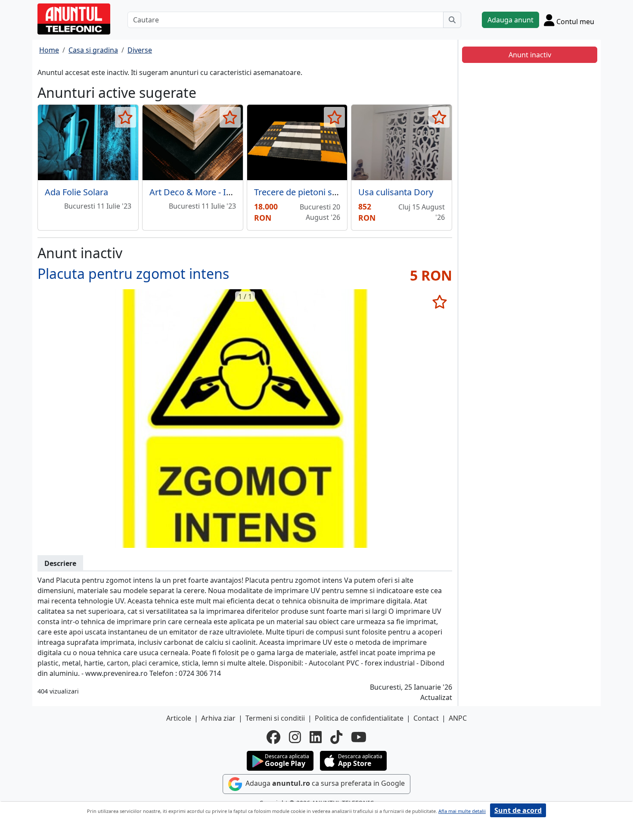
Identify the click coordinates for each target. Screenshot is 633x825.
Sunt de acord (518, 810)
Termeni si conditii (275, 718)
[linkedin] (316, 737)
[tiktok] (336, 737)
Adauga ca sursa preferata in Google (324, 783)
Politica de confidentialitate (359, 718)
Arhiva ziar (218, 718)
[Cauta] (452, 20)
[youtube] (358, 737)
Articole (178, 718)
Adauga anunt (510, 20)
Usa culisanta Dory (395, 192)
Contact (426, 718)
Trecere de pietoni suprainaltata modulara (337, 192)
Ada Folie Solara (76, 192)
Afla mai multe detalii (462, 811)
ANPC (458, 718)
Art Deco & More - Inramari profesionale (229, 192)
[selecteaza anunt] (125, 117)
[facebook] (273, 737)
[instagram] (295, 737)
